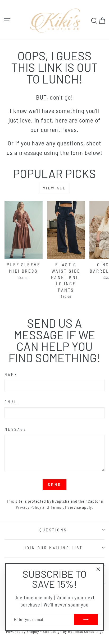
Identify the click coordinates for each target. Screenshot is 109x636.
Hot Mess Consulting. (85, 631)
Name (11, 374)
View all (54, 188)
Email (11, 401)
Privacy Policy (28, 507)
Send (54, 484)
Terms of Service (65, 507)
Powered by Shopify (22, 631)
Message (15, 429)
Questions (53, 529)
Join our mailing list (53, 547)
